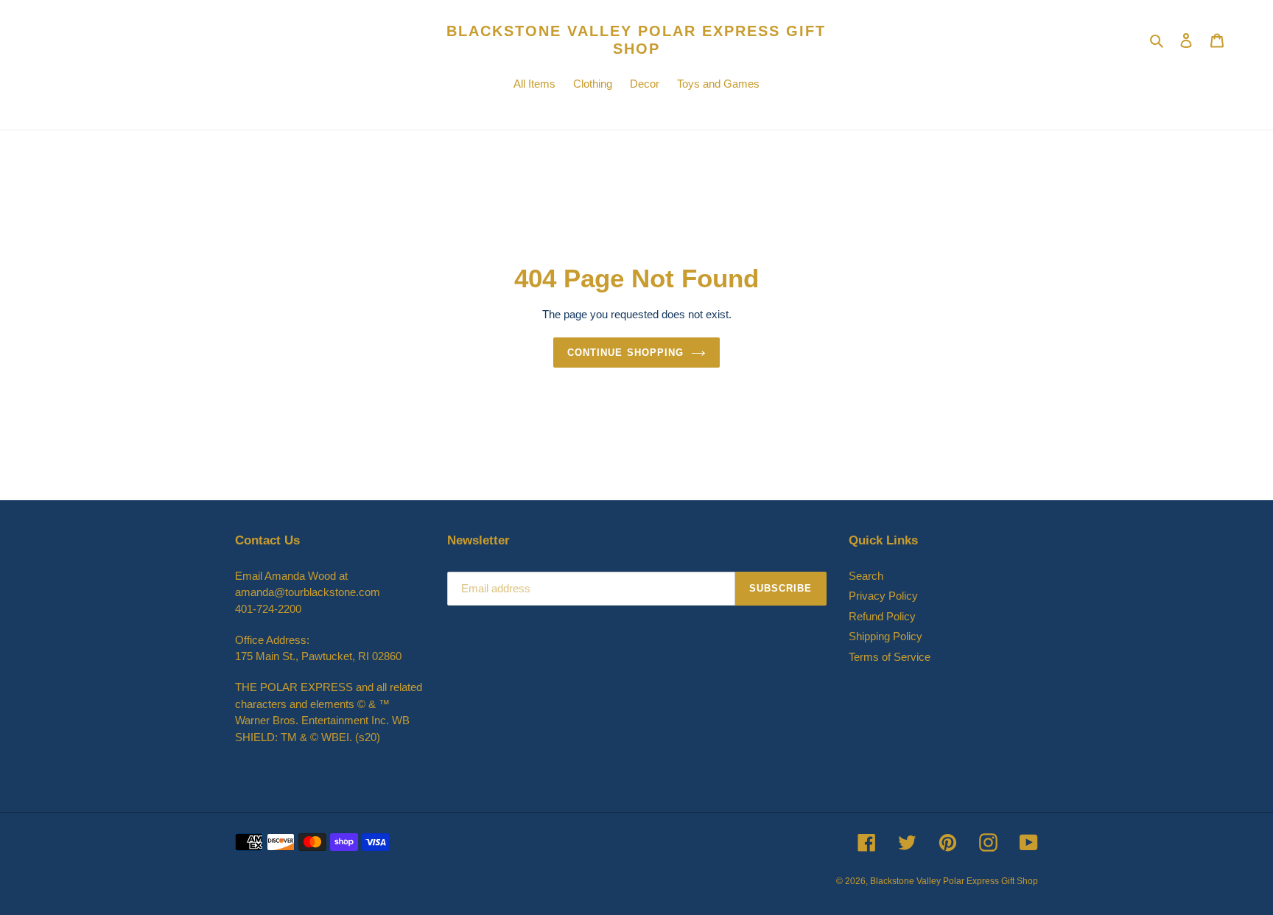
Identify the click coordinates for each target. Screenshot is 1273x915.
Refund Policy (882, 616)
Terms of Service (889, 657)
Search (866, 575)
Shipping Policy (885, 636)
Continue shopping (625, 352)
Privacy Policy (883, 595)
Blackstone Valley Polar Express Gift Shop (636, 40)
